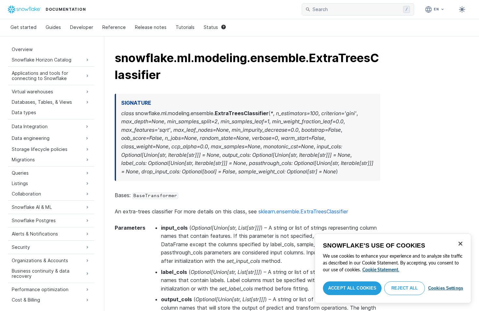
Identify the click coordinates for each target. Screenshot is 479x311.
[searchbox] (356, 9)
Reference (114, 27)
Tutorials (185, 27)
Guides (53, 27)
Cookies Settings (445, 288)
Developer (81, 27)
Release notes (151, 27)
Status (211, 27)
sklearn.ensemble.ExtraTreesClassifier (303, 211)
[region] (393, 268)
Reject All (404, 288)
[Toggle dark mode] (462, 9)
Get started (23, 27)
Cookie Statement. (380, 270)
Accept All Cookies (352, 288)
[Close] (460, 244)
